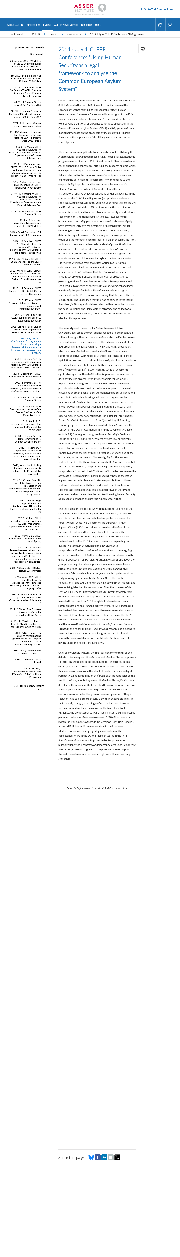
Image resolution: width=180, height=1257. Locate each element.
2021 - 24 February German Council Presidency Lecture (26, 124)
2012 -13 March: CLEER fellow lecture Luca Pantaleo (25, 569)
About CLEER (15, 24)
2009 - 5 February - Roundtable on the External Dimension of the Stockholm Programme (26, 673)
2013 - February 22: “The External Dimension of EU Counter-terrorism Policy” (28, 439)
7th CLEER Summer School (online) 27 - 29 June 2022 (27, 103)
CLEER (36, 34)
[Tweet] (117, 1159)
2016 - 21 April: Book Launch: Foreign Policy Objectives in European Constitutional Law (26, 329)
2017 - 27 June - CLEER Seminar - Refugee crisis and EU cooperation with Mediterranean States (25, 304)
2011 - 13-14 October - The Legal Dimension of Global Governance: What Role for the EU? (25, 598)
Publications (33, 24)
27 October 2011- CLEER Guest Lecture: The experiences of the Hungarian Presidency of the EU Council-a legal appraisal (25, 582)
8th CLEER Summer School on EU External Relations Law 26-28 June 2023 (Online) (26, 78)
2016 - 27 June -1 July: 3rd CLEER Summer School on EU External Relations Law (26, 317)
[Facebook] (98, 1159)
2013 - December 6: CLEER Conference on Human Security (25, 375)
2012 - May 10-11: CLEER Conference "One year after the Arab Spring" (25, 538)
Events (47, 24)
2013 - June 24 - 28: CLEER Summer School (27, 399)
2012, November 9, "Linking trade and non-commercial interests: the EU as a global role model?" (27, 469)
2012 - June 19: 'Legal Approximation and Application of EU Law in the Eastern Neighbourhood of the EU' (25, 506)
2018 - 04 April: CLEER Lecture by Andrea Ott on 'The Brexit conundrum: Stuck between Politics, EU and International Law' (25, 276)
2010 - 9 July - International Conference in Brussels (27, 652)
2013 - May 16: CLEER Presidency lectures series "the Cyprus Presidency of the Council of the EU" (25, 410)
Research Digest (91, 24)
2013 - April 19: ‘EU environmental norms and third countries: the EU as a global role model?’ (25, 425)
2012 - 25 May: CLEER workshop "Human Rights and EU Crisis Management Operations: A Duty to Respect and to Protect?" (25, 524)
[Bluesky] (91, 1159)
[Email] (111, 1159)
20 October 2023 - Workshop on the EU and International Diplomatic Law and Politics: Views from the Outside (25, 65)
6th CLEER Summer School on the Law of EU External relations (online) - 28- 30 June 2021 (25, 114)
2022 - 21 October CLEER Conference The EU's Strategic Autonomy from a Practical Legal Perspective (25, 91)
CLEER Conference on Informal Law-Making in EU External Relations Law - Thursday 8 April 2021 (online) (25, 136)
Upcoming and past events (29, 47)
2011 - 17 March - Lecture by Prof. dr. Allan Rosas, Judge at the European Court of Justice (26, 624)
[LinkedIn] (104, 1159)
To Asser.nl (16, 34)
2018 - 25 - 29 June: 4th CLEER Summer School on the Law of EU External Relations (25, 261)
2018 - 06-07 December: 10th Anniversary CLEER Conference (25, 234)
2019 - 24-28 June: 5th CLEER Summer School (25, 213)
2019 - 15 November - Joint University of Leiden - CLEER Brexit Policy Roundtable (26, 184)
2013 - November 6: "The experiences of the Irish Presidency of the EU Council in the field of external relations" (25, 387)
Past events (74, 34)
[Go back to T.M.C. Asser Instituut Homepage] (90, 4)
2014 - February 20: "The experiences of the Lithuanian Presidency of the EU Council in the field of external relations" (25, 363)
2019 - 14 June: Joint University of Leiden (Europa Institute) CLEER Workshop (27, 223)
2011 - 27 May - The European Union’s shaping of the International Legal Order (25, 612)
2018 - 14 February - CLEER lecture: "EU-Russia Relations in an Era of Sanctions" (25, 291)
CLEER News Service (66, 24)
